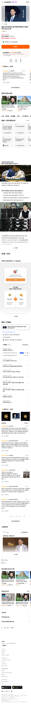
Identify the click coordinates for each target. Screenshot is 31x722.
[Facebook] (7, 691)
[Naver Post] (11, 691)
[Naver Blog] (9, 691)
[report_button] (25, 71)
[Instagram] (4, 691)
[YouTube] (2, 691)
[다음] (24, 516)
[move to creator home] (6, 24)
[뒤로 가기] (2, 2)
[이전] (6, 516)
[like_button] (4, 83)
